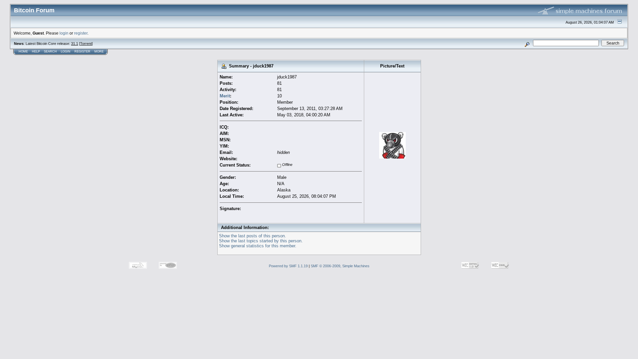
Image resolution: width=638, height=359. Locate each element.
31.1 (74, 44)
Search (50, 51)
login (63, 33)
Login (65, 51)
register (80, 33)
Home (23, 51)
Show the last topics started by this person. (261, 240)
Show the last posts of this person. (252, 235)
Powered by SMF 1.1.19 (288, 266)
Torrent (86, 44)
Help (36, 51)
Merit (225, 95)
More (99, 51)
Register (82, 51)
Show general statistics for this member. (257, 245)
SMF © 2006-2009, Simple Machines (340, 266)
